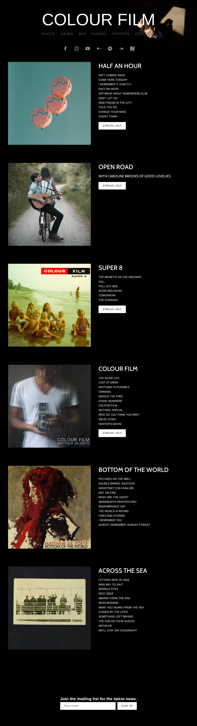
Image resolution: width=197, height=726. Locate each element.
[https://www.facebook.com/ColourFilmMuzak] (65, 48)
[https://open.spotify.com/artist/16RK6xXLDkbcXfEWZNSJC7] (110, 48)
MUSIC (49, 34)
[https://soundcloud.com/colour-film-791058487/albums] (121, 48)
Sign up (127, 705)
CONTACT (145, 34)
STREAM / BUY (112, 185)
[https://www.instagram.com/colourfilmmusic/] (76, 48)
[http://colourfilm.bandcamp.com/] (99, 48)
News (67, 34)
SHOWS (99, 34)
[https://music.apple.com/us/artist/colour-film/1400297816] (132, 48)
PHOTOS (121, 34)
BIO (82, 34)
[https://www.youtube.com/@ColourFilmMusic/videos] (88, 48)
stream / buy (112, 125)
